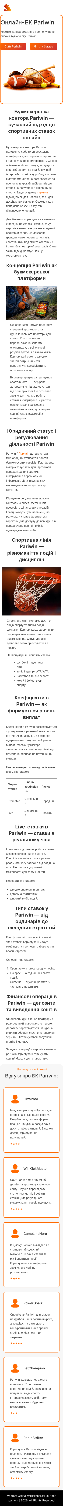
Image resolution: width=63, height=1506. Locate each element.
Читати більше (43, 46)
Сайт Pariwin (13, 46)
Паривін (24, 453)
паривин (42, 192)
